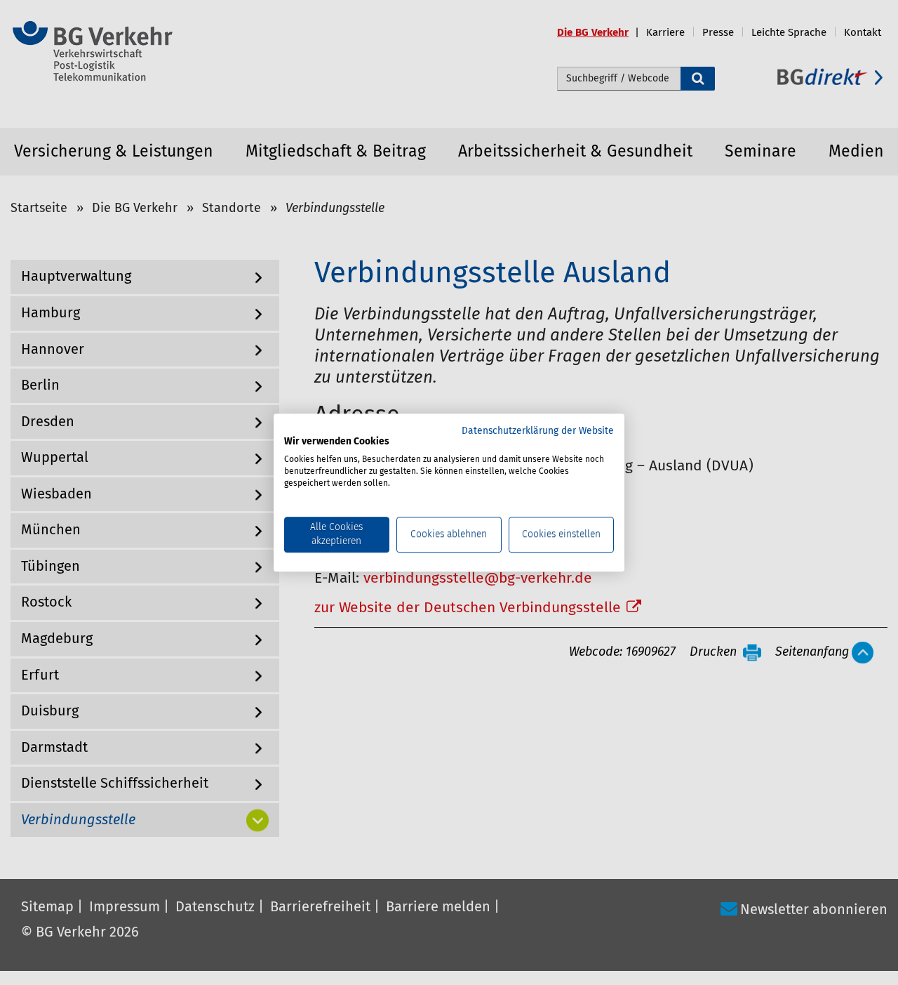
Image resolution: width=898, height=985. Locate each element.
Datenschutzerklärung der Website (538, 431)
